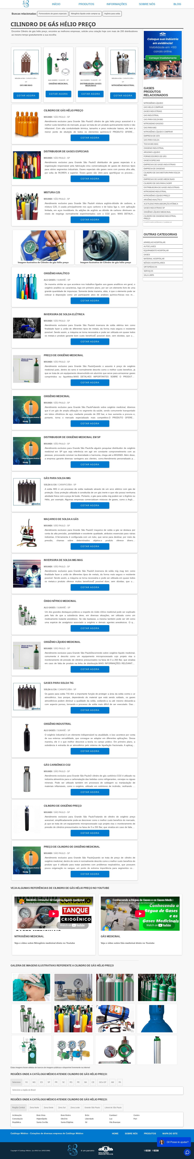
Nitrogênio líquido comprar (158, 132)
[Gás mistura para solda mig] (115, 1018)
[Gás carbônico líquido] (73, 1018)
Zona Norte (34, 1108)
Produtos (86, 4)
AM (112, 1082)
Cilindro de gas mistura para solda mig (162, 174)
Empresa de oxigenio (154, 169)
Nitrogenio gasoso (153, 124)
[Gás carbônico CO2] (27, 790)
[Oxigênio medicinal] (27, 422)
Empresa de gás (152, 136)
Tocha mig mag (151, 144)
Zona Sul (62, 1108)
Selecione (16, 1082)
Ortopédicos (150, 267)
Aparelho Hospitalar (154, 242)
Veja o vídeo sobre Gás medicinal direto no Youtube (127, 943)
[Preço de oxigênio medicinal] (27, 381)
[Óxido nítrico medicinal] (27, 627)
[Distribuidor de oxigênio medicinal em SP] (27, 463)
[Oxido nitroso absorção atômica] (115, 987)
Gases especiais (152, 160)
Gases (147, 255)
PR (56, 1082)
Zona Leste (75, 1108)
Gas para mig (150, 128)
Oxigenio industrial (154, 148)
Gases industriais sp (154, 208)
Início (56, 4)
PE (78, 1082)
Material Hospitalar (154, 259)
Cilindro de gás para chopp (158, 183)
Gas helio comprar (153, 107)
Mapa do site (169, 1133)
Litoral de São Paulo (113, 1108)
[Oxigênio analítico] (27, 299)
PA (120, 1082)
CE (93, 1082)
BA (85, 1082)
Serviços (148, 271)
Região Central (18, 1108)
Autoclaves (150, 246)
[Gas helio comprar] (115, 1050)
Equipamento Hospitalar (156, 251)
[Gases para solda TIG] (27, 708)
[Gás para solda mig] (27, 504)
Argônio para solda (112, 14)
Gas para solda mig (153, 119)
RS (71, 1082)
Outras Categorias (160, 234)
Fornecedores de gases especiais (53, 14)
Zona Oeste (48, 1108)
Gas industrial (151, 115)
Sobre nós (147, 4)
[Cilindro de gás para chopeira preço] (73, 987)
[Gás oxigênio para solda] (31, 1018)
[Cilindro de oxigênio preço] (27, 831)
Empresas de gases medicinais (159, 179)
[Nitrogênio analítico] (31, 1050)
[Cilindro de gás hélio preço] (43, 245)
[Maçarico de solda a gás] (27, 545)
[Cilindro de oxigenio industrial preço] (31, 987)
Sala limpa (149, 275)
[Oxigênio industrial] (27, 749)
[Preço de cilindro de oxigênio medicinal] (27, 872)
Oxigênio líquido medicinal (157, 212)
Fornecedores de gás (155, 156)
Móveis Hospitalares (154, 263)
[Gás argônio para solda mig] (157, 1018)
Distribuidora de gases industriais (161, 187)
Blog (177, 4)
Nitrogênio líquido (153, 103)
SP (49, 1082)
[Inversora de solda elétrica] (27, 340)
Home (115, 1133)
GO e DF (102, 1082)
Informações (117, 4)
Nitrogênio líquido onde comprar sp (85, 14)
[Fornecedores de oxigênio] (157, 1050)
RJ (26, 1082)
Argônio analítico (153, 200)
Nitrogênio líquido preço (157, 196)
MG (34, 1082)
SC (63, 1082)
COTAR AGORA (26, 95)
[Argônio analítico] (73, 1050)
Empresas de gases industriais (160, 165)
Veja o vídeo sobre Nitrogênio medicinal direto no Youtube (44, 943)
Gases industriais (153, 111)
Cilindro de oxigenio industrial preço (160, 217)
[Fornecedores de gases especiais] (157, 987)
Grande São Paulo (92, 1108)
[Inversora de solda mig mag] (27, 586)
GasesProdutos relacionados (156, 91)
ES (41, 1082)
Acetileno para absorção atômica (161, 204)
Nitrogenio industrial (155, 192)
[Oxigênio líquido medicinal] (27, 667)
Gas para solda (151, 140)
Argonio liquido (152, 152)
